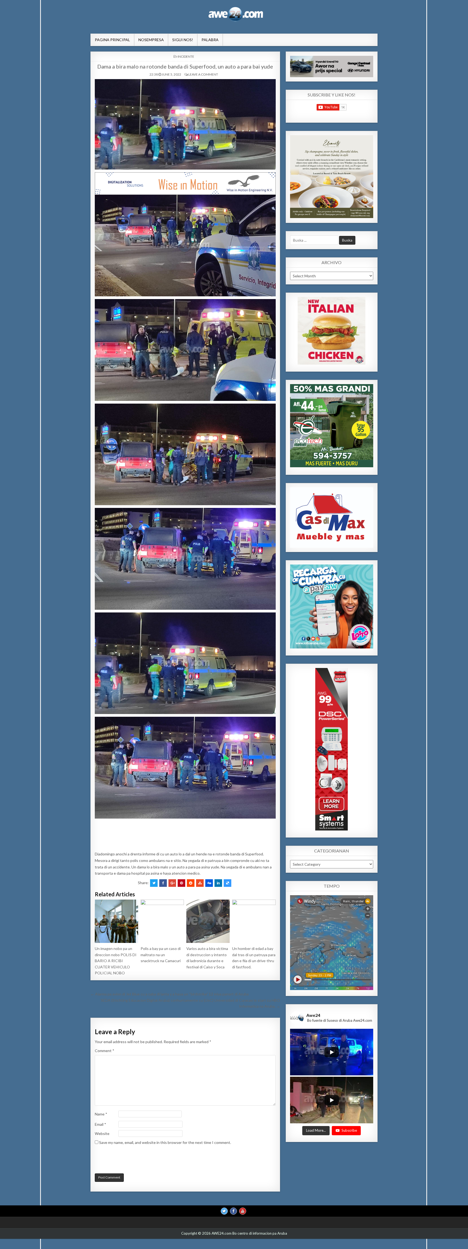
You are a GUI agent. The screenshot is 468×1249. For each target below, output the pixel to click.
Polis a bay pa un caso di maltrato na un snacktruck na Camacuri (161, 954)
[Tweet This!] (154, 883)
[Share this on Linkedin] (218, 883)
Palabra (210, 39)
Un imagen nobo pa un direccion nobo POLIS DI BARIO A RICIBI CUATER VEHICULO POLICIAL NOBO (115, 960)
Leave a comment (203, 74)
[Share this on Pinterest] (181, 883)
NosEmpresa (151, 39)
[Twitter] (224, 1211)
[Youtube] (242, 1211)
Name (101, 1114)
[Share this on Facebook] (163, 883)
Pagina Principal (112, 39)
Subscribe (349, 1130)
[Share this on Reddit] (190, 883)
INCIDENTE (186, 56)
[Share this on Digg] (209, 883)
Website (102, 1133)
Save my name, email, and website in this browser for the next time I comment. (165, 1142)
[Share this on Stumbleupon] (200, 883)
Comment (104, 1050)
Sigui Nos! (182, 39)
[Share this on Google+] (172, 883)
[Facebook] (233, 1211)
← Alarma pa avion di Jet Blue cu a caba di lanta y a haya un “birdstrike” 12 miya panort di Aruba (169, 994)
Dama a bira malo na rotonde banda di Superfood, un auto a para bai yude (185, 66)
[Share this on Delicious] (227, 883)
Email (100, 1124)
